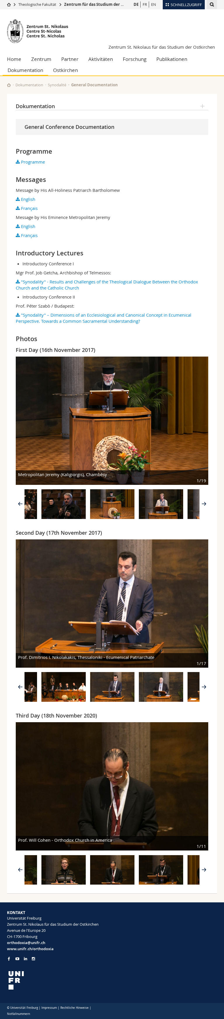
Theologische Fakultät (37, 4)
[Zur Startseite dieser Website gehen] (9, 85)
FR (145, 4)
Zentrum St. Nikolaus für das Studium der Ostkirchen (161, 47)
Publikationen (171, 59)
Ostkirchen (65, 70)
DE (136, 4)
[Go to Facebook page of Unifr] (9, 958)
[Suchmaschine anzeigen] (212, 4)
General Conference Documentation (69, 126)
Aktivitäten (100, 59)
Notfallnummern (18, 1014)
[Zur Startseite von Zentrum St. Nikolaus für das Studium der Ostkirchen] (42, 31)
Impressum (49, 1008)
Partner (69, 59)
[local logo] (57, 980)
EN (153, 4)
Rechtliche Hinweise (74, 1008)
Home (14, 59)
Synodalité (57, 84)
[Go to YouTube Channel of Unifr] (17, 959)
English (27, 199)
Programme (32, 162)
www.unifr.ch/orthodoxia (30, 948)
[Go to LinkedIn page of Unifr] (25, 959)
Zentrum (41, 59)
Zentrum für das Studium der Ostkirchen (103, 4)
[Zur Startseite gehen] (9, 4)
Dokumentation (25, 70)
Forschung (134, 59)
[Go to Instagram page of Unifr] (33, 959)
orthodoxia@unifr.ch (26, 942)
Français (29, 208)
